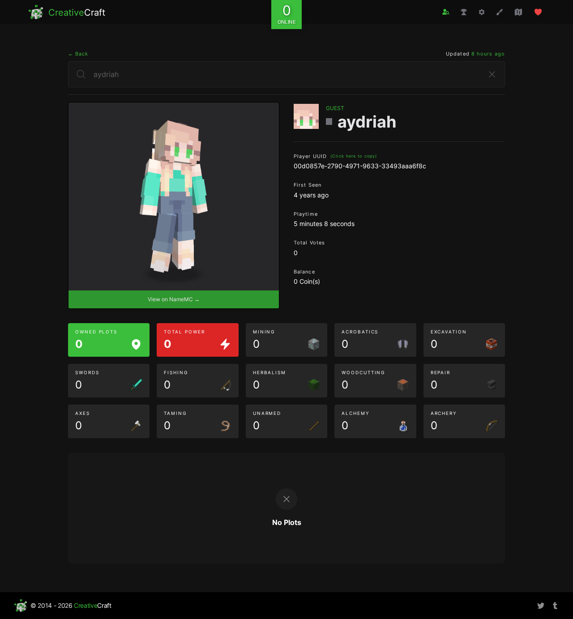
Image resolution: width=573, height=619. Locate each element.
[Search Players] (445, 12)
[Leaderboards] (463, 12)
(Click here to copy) (353, 156)
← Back (78, 54)
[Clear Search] (492, 74)
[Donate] (538, 12)
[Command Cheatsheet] (481, 12)
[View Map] (518, 12)
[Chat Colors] (499, 12)
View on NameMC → (174, 299)
